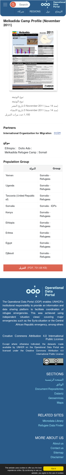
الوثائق (59, 384)
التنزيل (33, 267)
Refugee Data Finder (50, 425)
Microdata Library (53, 421)
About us (58, 443)
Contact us (57, 448)
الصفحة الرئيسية (54, 379)
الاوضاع (59, 11)
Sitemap (58, 452)
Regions (35, 11)
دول (48, 11)
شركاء (21, 11)
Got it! (53, 468)
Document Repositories (49, 389)
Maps (60, 402)
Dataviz (58, 393)
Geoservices (55, 398)
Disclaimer (57, 457)
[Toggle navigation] (5, 4)
